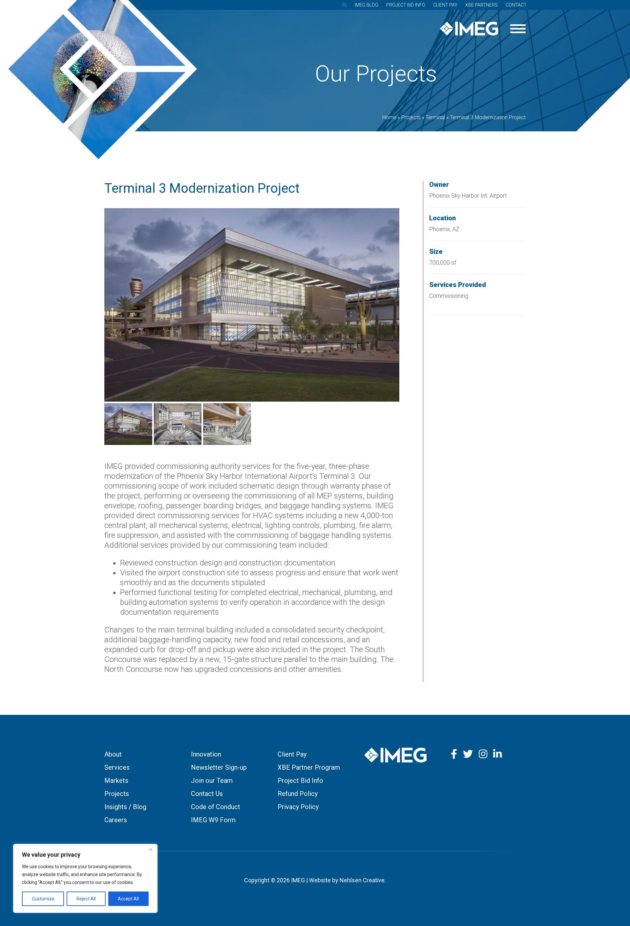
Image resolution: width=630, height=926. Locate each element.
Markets (116, 780)
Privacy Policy (298, 807)
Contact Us (207, 794)
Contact (516, 5)
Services (117, 767)
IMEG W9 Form (213, 820)
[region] (85, 878)
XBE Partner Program (309, 767)
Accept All (128, 898)
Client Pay (445, 5)
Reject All (86, 898)
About (113, 754)
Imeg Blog (366, 5)
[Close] (151, 849)
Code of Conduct (215, 807)
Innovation (206, 754)
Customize (43, 898)
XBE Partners (481, 5)
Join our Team (212, 780)
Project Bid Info (405, 5)
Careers (115, 820)
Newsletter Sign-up (219, 767)
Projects (116, 794)
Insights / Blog (125, 807)
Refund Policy (298, 794)
